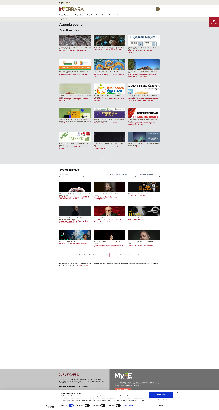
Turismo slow (100, 15)
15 (116, 255)
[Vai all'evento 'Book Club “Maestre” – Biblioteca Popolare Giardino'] (144, 40)
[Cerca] (158, 9)
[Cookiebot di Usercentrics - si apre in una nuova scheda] (50, 406)
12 (102, 255)
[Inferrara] (72, 9)
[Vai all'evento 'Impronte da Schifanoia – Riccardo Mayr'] (109, 40)
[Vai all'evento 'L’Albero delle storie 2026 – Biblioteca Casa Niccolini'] (75, 137)
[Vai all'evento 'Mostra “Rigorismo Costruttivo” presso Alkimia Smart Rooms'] (144, 113)
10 (93, 255)
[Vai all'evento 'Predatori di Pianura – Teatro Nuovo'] (144, 235)
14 (111, 255)
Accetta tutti (161, 394)
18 (129, 255)
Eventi (89, 15)
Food (110, 15)
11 (98, 255)
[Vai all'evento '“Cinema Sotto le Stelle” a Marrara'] (109, 113)
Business (120, 15)
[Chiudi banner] (177, 392)
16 (120, 255)
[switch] (87, 405)
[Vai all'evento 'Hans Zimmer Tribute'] (144, 211)
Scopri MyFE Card (123, 389)
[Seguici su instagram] (70, 2)
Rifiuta (161, 405)
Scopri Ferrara (64, 15)
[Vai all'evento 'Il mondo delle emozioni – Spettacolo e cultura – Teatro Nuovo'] (109, 211)
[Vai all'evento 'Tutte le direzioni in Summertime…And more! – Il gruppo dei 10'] (109, 137)
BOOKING (214, 23)
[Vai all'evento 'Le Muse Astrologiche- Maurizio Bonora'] (75, 40)
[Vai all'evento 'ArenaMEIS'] (75, 113)
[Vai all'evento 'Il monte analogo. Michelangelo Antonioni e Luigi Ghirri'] (75, 89)
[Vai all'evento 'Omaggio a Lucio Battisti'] (144, 187)
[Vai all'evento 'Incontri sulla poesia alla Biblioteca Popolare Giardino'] (109, 89)
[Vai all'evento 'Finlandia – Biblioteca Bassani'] (144, 137)
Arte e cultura (78, 15)
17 (125, 255)
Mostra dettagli (128, 405)
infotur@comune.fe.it (82, 265)
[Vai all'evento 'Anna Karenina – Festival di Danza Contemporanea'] (109, 187)
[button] (111, 174)
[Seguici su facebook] (67, 2)
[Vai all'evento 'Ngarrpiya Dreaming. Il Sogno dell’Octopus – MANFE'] (109, 64)
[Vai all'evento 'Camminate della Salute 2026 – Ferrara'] (75, 64)
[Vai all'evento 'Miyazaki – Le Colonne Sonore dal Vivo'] (75, 235)
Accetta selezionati (161, 400)
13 (107, 255)
